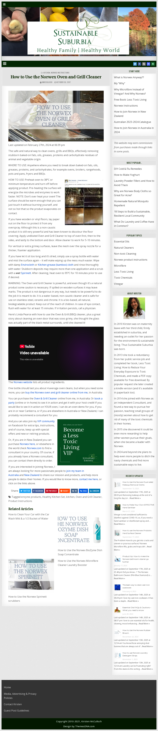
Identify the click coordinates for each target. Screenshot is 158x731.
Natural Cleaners (124, 247)
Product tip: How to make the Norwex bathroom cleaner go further (136, 559)
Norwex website (23, 382)
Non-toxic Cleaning (125, 253)
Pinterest (53, 490)
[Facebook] (139, 64)
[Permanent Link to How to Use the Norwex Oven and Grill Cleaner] (56, 116)
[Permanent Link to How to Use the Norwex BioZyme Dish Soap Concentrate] (81, 529)
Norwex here (27, 444)
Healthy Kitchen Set (53, 497)
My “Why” (119, 83)
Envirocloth (27, 264)
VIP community (46, 421)
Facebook (39, 490)
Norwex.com (34, 448)
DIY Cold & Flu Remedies (128, 168)
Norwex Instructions (60, 72)
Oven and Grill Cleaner (89, 497)
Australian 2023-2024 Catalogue (132, 122)
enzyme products (31, 497)
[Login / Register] (153, 64)
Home (7, 687)
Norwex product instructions (130, 259)
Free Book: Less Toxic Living (130, 99)
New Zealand (31, 475)
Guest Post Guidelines (16, 710)
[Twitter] (135, 64)
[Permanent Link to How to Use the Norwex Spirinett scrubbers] (31, 576)
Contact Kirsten (13, 704)
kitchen (70, 497)
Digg (85, 490)
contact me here (88, 479)
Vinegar (118, 283)
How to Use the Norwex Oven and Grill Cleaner (56, 76)
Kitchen (47, 72)
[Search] (144, 64)
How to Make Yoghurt (127, 174)
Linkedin (95, 490)
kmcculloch (47, 82)
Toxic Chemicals (123, 277)
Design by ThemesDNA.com (79, 726)
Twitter (26, 490)
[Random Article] (148, 64)
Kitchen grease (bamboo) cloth (55, 264)
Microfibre (120, 265)
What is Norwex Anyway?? (129, 77)
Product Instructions (20, 501)
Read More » (135, 498)
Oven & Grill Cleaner (45, 398)
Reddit (66, 490)
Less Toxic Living (124, 271)
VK (76, 490)
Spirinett (26, 273)
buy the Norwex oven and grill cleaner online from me (56, 392)
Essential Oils (121, 241)
